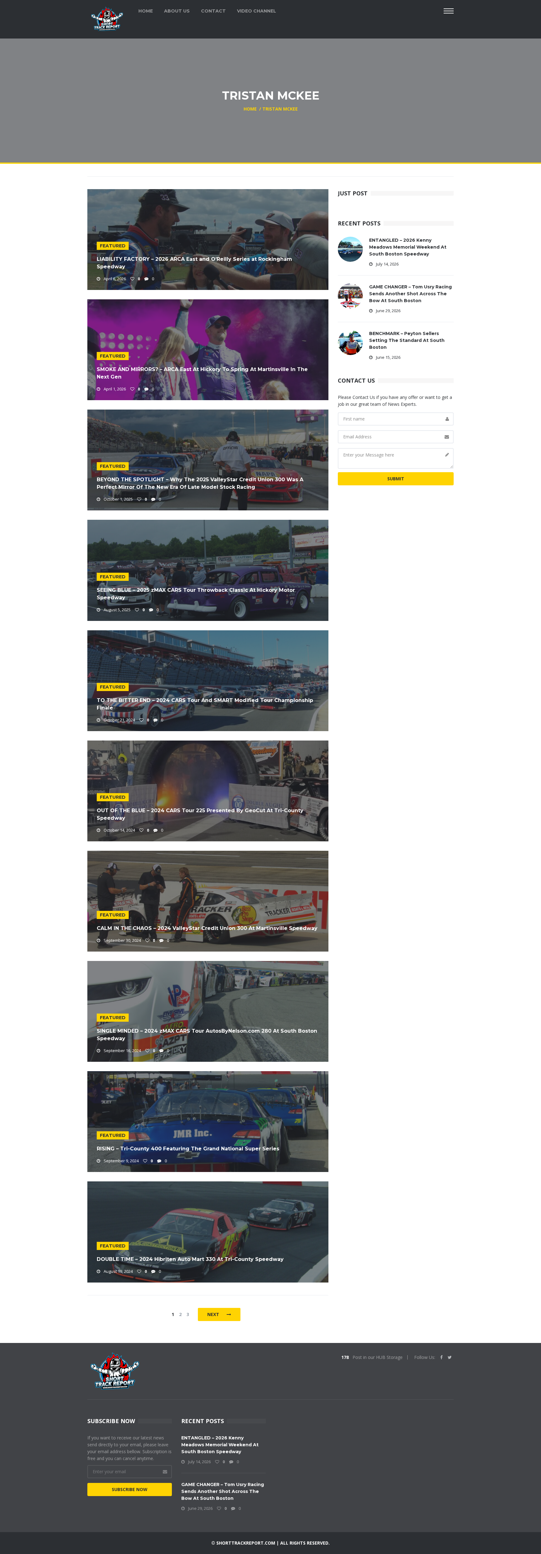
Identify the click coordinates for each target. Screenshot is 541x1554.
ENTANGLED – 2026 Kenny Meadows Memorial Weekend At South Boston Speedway (407, 247)
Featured (113, 246)
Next (213, 1314)
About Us (177, 11)
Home (145, 11)
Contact (213, 11)
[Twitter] (450, 1357)
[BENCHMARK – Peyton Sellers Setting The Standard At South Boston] (350, 342)
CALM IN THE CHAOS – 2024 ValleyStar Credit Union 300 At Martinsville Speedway (207, 928)
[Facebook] (441, 1357)
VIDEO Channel (256, 11)
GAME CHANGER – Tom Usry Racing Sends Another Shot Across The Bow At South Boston (410, 293)
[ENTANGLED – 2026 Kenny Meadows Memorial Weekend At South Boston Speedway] (350, 249)
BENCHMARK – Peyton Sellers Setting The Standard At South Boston (407, 340)
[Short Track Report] (106, 18)
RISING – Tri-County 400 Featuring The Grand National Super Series (188, 1149)
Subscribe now (129, 1489)
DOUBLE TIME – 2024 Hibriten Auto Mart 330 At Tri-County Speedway (190, 1259)
